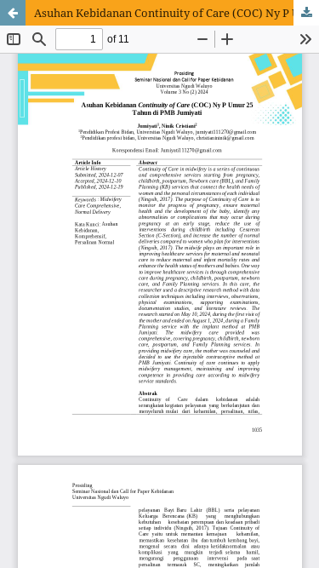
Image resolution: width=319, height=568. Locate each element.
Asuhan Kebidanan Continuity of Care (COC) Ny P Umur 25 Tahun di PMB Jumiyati (176, 12)
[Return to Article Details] (13, 13)
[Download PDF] (306, 13)
